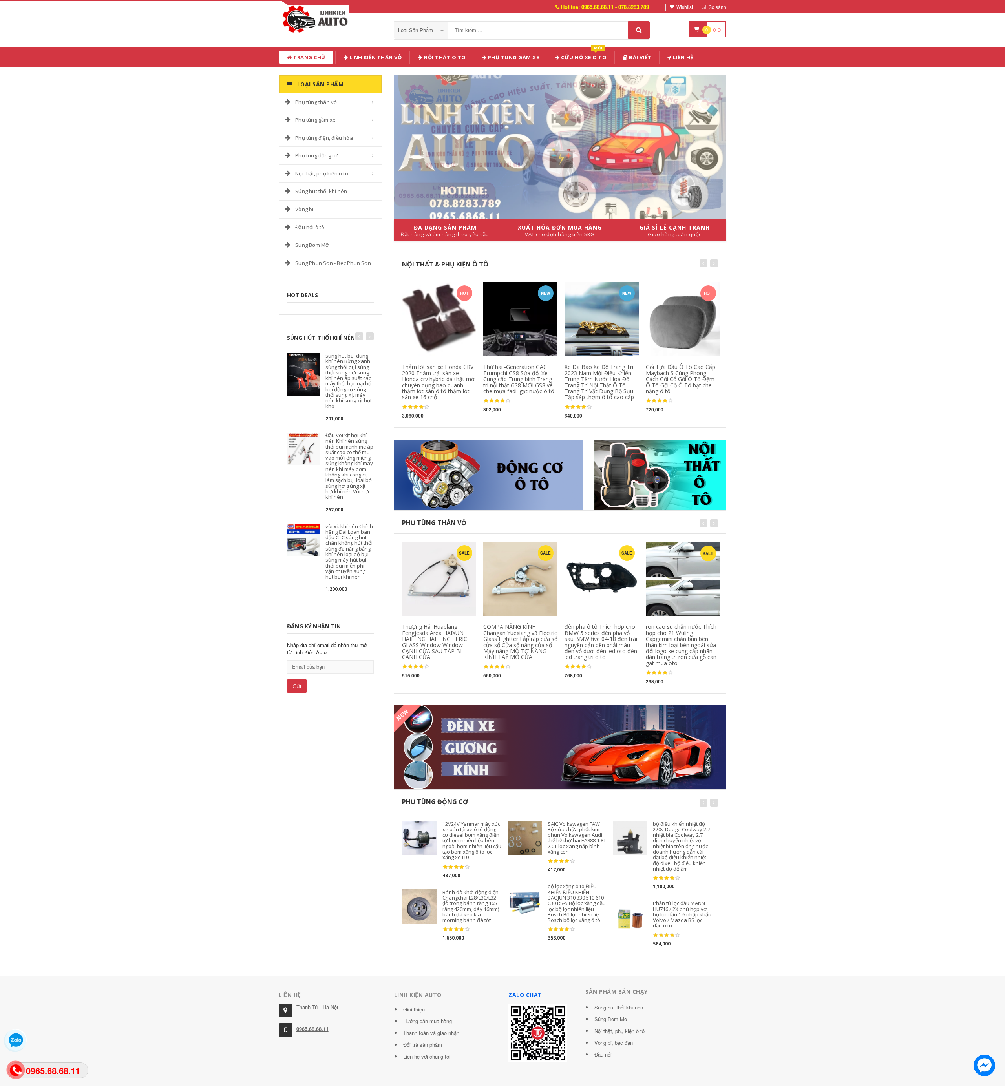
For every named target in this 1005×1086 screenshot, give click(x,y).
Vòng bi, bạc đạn (613, 1042)
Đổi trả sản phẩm (422, 1044)
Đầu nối (603, 1054)
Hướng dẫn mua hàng (427, 1021)
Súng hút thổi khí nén (321, 191)
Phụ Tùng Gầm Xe (512, 57)
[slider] (415, 407)
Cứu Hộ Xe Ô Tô (583, 56)
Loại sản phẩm (416, 30)
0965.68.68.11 (312, 1029)
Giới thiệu (414, 1009)
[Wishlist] (440, 550)
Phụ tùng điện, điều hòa (324, 137)
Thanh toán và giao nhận (431, 1033)
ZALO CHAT (525, 994)
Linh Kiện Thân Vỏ (375, 57)
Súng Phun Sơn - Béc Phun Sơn (333, 262)
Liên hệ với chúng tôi (426, 1056)
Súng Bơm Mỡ (312, 244)
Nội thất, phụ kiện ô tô (321, 173)
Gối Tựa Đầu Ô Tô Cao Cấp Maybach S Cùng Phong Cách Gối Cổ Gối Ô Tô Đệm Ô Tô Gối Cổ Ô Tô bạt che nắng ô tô (680, 379)
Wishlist (684, 7)
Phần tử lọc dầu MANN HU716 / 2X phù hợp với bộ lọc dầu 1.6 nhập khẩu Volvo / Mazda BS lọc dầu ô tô (682, 914)
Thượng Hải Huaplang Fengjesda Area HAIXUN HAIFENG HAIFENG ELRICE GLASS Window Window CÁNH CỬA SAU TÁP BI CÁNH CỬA (436, 642)
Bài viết (640, 57)
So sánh (717, 7)
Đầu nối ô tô (309, 227)
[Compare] (455, 550)
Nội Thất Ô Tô (444, 57)
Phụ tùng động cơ (316, 155)
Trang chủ (308, 57)
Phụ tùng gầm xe (315, 119)
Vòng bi (304, 209)
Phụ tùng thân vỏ (316, 102)
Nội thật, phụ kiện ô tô (619, 1031)
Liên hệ (682, 57)
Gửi (296, 686)
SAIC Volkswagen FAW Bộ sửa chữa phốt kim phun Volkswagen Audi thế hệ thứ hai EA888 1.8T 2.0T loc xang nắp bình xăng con (577, 837)
